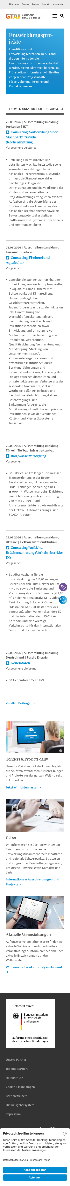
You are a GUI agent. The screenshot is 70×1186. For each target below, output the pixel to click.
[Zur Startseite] (24, 18)
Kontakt (45, 4)
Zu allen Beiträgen (19, 703)
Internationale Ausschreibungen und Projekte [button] (32, 882)
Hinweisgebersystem (20, 1105)
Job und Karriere (17, 1069)
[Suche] (62, 16)
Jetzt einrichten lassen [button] (22, 787)
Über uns (14, 4)
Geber (11, 837)
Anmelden (58, 4)
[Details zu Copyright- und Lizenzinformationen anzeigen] (60, 750)
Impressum (13, 1114)
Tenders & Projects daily (27, 758)
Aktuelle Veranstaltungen (28, 934)
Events (25, 4)
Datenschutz (14, 1078)
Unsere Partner (16, 1060)
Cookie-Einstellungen (20, 1087)
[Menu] (54, 16)
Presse (35, 4)
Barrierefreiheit (16, 1096)
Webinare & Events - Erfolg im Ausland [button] (34, 967)
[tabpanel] (35, 414)
